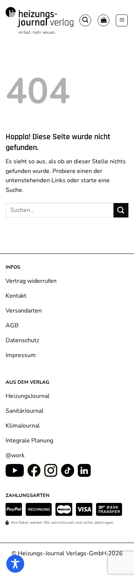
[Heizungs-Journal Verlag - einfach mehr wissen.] (39, 20)
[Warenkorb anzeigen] (103, 20)
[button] (85, 20)
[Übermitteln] (121, 210)
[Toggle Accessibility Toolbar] (15, 563)
